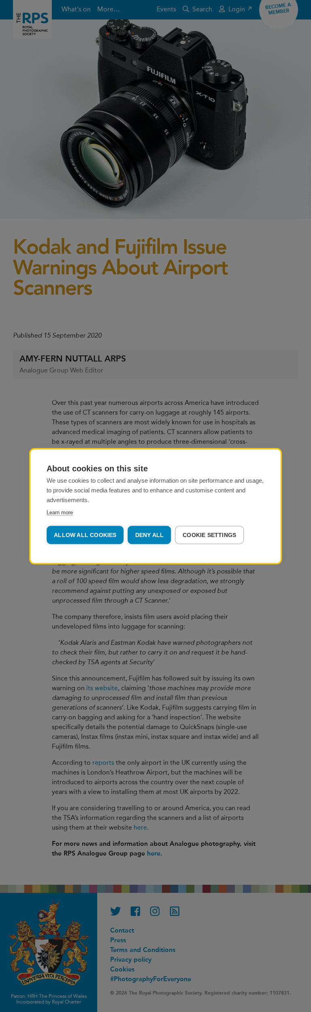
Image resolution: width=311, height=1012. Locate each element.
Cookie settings (209, 535)
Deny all (149, 535)
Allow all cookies (85, 535)
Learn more (60, 512)
